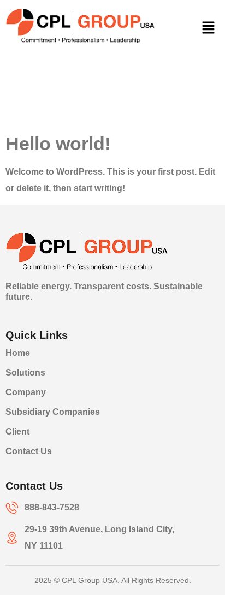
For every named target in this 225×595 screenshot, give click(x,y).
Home (17, 353)
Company (25, 392)
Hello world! (58, 143)
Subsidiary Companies (52, 411)
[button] (209, 28)
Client (17, 431)
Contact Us (28, 451)
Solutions (25, 372)
